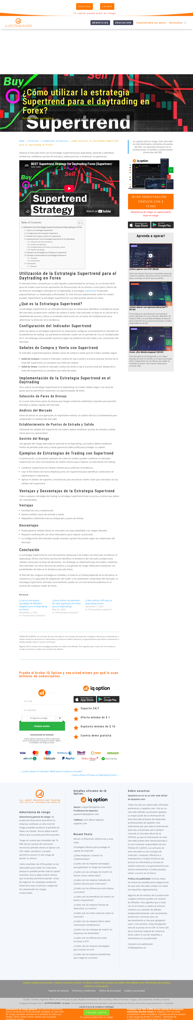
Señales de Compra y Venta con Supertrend (44, 236)
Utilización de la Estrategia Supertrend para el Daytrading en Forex (52, 227)
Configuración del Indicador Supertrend (42, 233)
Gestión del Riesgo (37, 250)
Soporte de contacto (58, 991)
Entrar (107, 6)
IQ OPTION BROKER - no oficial (57, 1003)
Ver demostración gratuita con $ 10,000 (150, 201)
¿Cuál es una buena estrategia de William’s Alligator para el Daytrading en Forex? (33, 605)
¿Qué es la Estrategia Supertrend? (40, 230)
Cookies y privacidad (134, 991)
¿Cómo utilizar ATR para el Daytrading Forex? (98, 602)
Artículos (175, 22)
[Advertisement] (96, 51)
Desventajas (35, 261)
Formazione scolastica (37, 118)
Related (34, 266)
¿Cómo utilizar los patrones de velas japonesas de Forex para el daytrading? (66, 603)
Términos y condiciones (84, 991)
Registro (84, 6)
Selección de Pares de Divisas (41, 242)
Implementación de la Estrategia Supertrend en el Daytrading (50, 239)
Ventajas (34, 258)
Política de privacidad (110, 991)
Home (21, 141)
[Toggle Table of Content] (78, 223)
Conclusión (31, 263)
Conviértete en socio (151, 22)
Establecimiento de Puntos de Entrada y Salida (48, 247)
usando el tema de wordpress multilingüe (96, 1007)
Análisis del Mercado (38, 244)
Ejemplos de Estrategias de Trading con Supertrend (46, 252)
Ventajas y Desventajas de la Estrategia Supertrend (46, 255)
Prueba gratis (96, 1012)
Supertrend (90, 290)
